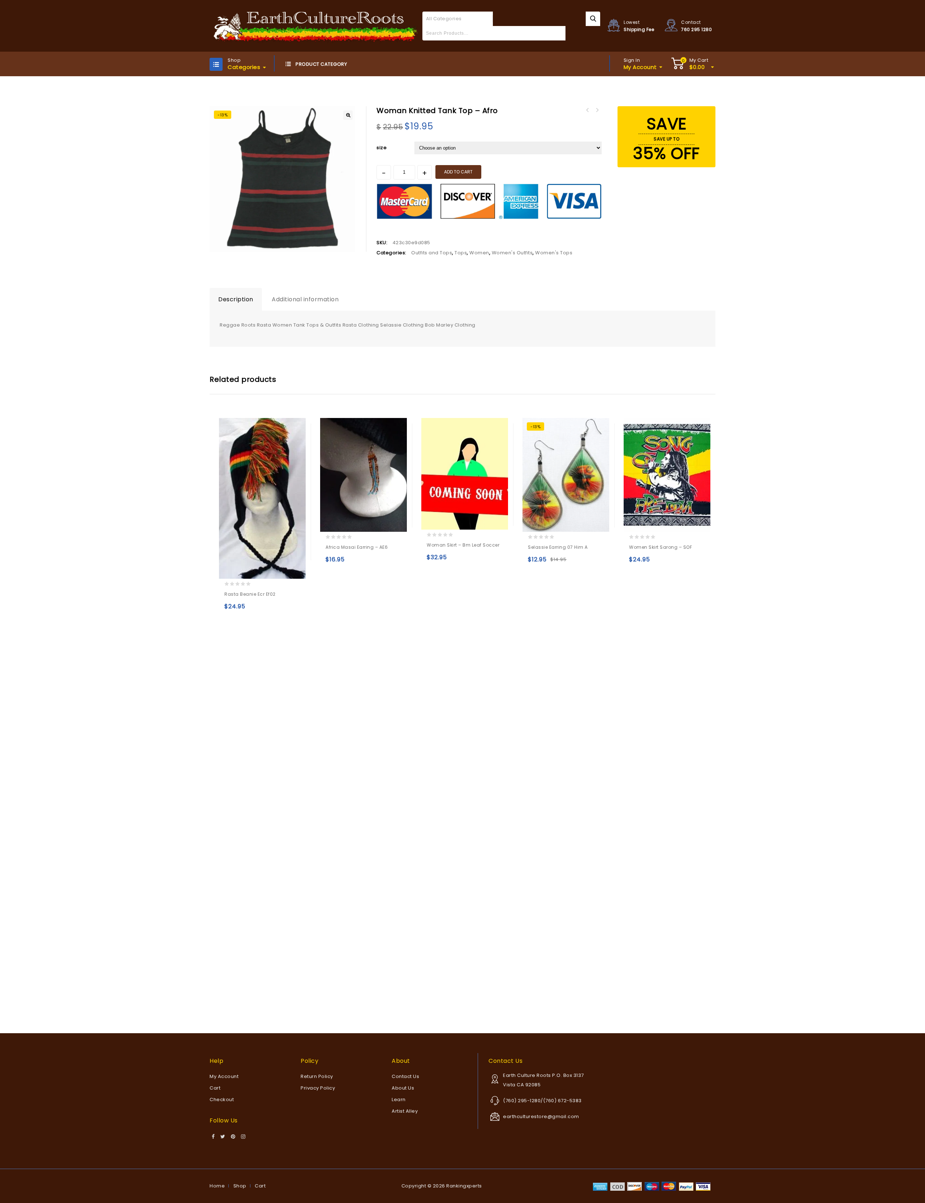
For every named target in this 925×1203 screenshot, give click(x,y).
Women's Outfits (512, 252)
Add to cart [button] (332, 562)
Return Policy (317, 1076)
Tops (461, 252)
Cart (215, 1088)
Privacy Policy (318, 1088)
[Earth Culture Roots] (316, 25)
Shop (239, 1185)
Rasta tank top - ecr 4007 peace (597, 110)
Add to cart (458, 172)
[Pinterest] (233, 1136)
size (382, 147)
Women (479, 252)
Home (217, 1185)
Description (235, 299)
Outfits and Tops (431, 252)
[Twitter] (223, 1136)
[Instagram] (243, 1136)
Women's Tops (553, 252)
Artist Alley (405, 1111)
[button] (348, 115)
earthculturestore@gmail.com (541, 1116)
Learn (399, 1099)
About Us (403, 1088)
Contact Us (405, 1076)
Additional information (305, 299)
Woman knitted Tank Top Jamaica (587, 110)
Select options (231, 609)
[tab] (236, 299)
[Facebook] (213, 1136)
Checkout (222, 1099)
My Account (224, 1076)
